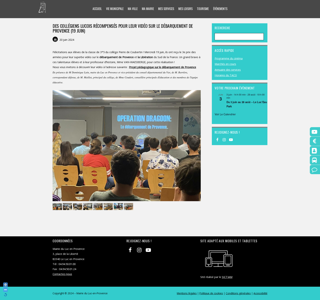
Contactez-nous (62, 274)
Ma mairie (148, 8)
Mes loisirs (185, 8)
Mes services (166, 8)
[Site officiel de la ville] (42, 10)
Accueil (97, 8)
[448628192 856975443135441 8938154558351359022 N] (58, 207)
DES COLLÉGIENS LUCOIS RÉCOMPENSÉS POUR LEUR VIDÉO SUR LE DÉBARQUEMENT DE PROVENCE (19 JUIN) (123, 28)
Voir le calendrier (225, 114)
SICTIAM (227, 277)
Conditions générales (238, 293)
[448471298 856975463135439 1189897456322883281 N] (78, 207)
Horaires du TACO (226, 75)
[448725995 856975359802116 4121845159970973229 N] (119, 207)
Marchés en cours (225, 64)
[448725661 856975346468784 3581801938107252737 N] (109, 207)
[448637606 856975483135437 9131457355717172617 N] (88, 207)
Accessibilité (260, 293)
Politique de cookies (211, 293)
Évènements (220, 8)
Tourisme (203, 8)
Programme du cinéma (229, 58)
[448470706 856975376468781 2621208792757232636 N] (68, 207)
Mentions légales (187, 293)
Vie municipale (115, 8)
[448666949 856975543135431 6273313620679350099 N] (98, 207)
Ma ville (133, 8)
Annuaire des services (228, 69)
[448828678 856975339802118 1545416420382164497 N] (129, 207)
